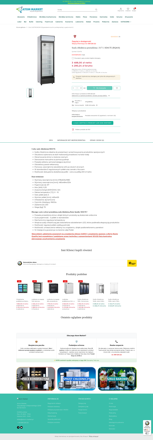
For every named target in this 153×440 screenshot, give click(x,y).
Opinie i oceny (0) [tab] (97, 140)
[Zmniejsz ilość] (73, 88)
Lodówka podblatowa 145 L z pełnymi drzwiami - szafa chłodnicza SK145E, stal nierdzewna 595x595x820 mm (68, 300)
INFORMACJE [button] (53, 399)
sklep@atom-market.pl (25, 419)
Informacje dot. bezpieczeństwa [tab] (71, 140)
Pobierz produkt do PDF (82, 129)
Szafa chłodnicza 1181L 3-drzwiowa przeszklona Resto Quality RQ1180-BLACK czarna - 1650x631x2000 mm (84, 300)
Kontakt (112, 425)
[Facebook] (18, 427)
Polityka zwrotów (54, 422)
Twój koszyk (82, 413)
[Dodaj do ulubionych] (116, 88)
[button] (126, 22)
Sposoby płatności (54, 419)
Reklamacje (52, 416)
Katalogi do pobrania (116, 422)
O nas (111, 403)
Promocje (112, 406)
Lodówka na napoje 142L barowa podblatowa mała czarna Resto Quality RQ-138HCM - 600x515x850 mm (38, 300)
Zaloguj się (82, 403)
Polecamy (112, 413)
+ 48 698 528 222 (23, 422)
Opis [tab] (51, 140)
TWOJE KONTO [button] (84, 399)
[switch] (147, 433)
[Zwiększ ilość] (81, 88)
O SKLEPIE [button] (113, 399)
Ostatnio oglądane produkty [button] (76, 317)
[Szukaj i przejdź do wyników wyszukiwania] (96, 9)
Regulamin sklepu (54, 403)
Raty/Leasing (52, 413)
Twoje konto (82, 410)
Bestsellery (113, 416)
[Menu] (150, 421)
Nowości (112, 429)
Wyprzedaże (113, 410)
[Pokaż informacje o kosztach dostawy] (97, 105)
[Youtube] (21, 427)
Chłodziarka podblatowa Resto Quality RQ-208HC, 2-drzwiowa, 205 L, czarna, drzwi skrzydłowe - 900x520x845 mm (22, 300)
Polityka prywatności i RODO (58, 410)
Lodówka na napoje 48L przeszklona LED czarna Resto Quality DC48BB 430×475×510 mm (53, 300)
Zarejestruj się (83, 406)
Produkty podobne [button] (76, 274)
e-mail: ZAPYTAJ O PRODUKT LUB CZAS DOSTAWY (92, 123)
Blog (110, 419)
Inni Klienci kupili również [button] (76, 250)
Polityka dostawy (54, 406)
